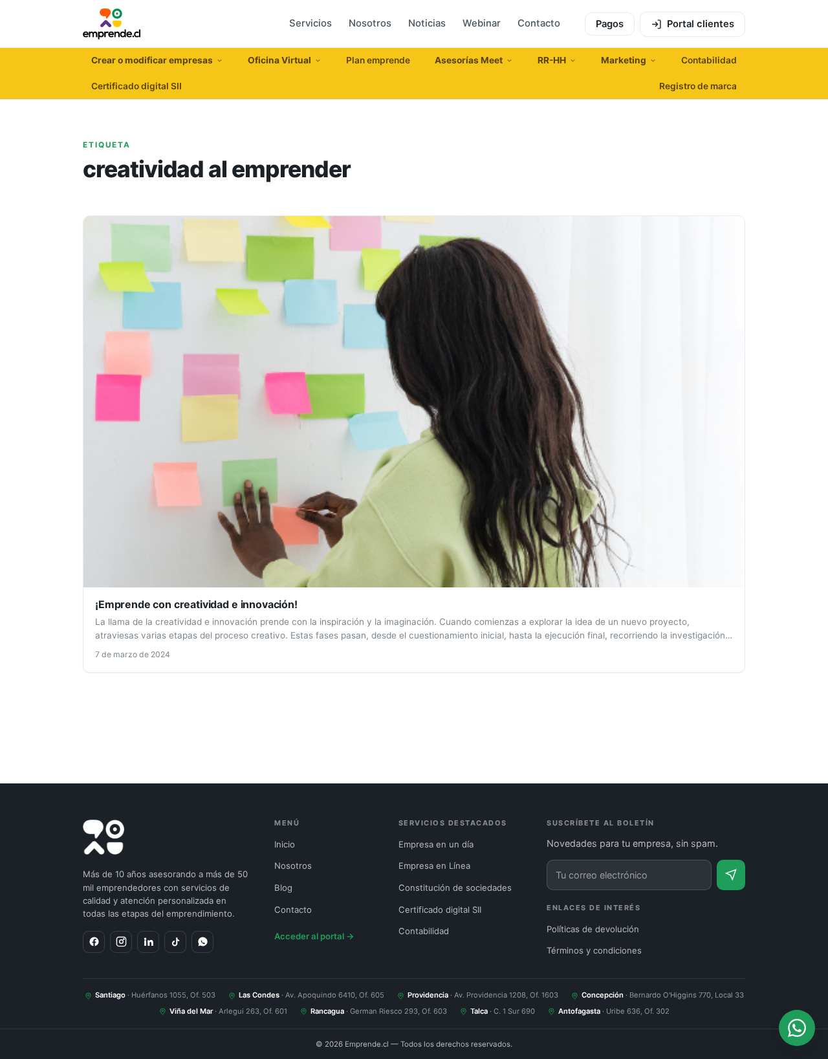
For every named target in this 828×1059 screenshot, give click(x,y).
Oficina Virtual (279, 60)
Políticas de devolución (593, 929)
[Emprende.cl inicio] (111, 23)
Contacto (539, 23)
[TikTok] (175, 942)
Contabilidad (709, 60)
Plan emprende (378, 60)
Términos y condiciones (594, 950)
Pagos (610, 24)
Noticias (427, 23)
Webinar (482, 23)
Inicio (284, 844)
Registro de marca (698, 86)
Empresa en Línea (434, 865)
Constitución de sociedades (455, 887)
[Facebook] (94, 942)
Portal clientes (700, 24)
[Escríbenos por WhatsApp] (797, 1028)
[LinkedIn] (148, 942)
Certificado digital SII (136, 86)
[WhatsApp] (202, 942)
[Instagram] (121, 942)
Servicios (310, 23)
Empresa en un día (436, 844)
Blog (283, 887)
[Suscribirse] (731, 875)
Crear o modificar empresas (152, 60)
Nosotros (370, 23)
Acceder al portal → (314, 936)
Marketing (623, 60)
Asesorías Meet (469, 60)
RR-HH (552, 60)
